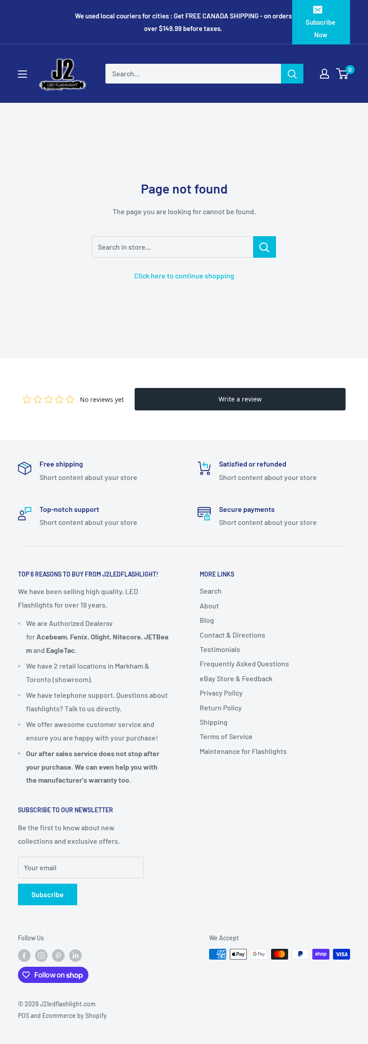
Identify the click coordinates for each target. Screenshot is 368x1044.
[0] (342, 73)
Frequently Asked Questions (244, 663)
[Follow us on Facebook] (24, 955)
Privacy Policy (221, 692)
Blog (207, 620)
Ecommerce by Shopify (74, 1015)
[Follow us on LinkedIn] (75, 955)
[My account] (324, 74)
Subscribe (47, 894)
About (209, 605)
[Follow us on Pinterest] (58, 955)
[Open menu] (22, 74)
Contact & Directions (232, 634)
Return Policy (221, 707)
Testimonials (220, 649)
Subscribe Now (320, 28)
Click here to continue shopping (184, 275)
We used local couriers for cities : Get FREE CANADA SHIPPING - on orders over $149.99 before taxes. (183, 22)
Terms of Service (226, 736)
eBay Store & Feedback (236, 678)
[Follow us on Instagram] (41, 955)
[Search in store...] (264, 247)
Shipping (214, 722)
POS (23, 1015)
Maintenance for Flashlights (243, 751)
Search (211, 590)
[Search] (292, 74)
